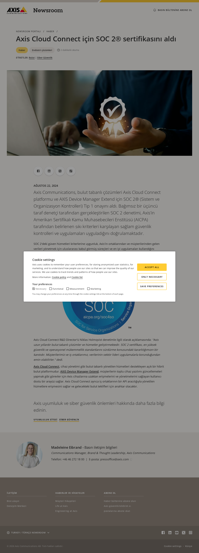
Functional (58, 288)
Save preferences (152, 286)
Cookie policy (59, 277)
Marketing (95, 288)
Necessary (41, 288)
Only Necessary (152, 276)
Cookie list (77, 277)
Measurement (77, 288)
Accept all (152, 267)
